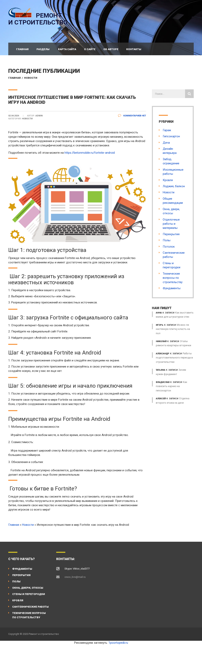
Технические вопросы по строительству (172, 278)
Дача (166, 142)
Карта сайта (67, 49)
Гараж (167, 130)
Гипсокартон (171, 136)
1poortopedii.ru (118, 642)
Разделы (43, 49)
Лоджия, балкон (174, 186)
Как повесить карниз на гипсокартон (171, 386)
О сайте (89, 49)
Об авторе (110, 49)
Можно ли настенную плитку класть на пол (173, 329)
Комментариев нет (134, 115)
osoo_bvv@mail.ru (75, 576)
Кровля (168, 180)
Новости (30, 77)
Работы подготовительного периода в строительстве (174, 357)
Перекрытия (171, 234)
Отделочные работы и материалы (171, 224)
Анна (159, 312)
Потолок (169, 246)
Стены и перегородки (28, 594)
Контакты (133, 49)
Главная (22, 49)
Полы (166, 240)
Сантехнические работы (30, 606)
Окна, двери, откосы (27, 587)
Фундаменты (171, 288)
